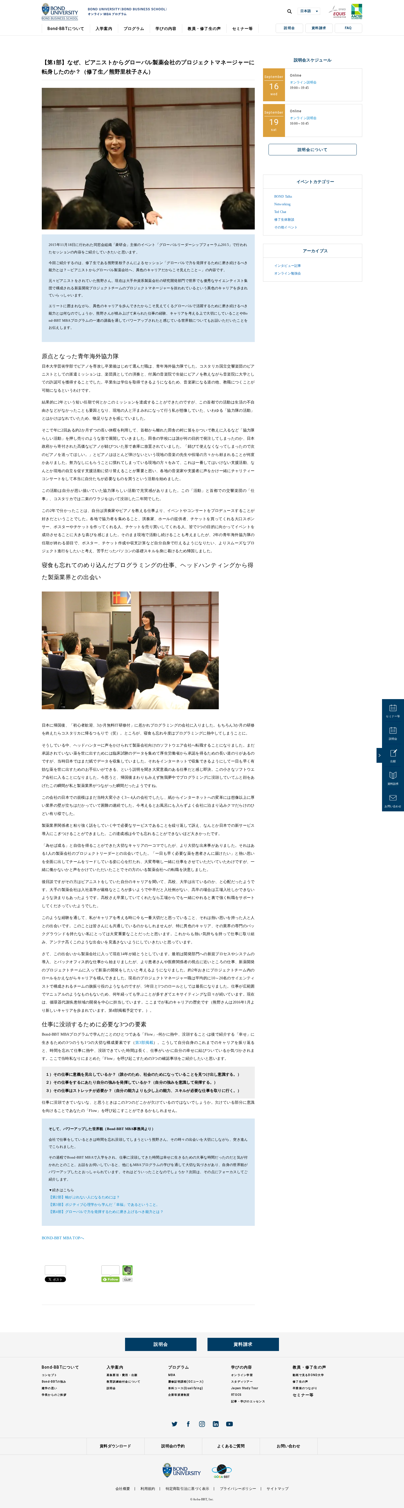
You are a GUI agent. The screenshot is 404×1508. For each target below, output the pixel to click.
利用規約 (147, 1489)
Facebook (188, 1424)
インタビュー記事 (287, 266)
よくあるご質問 (231, 1446)
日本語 (305, 11)
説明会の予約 (173, 1446)
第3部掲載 (144, 1043)
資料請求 (319, 28)
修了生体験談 (284, 220)
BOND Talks (283, 196)
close (379, 755)
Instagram (202, 1424)
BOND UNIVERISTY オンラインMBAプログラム (60, 11)
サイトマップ (277, 1489)
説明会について (313, 149)
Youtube (229, 1424)
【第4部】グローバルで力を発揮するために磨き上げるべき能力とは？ (106, 1212)
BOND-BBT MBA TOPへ (63, 1238)
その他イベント (286, 227)
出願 (393, 761)
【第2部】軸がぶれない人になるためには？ (84, 1197)
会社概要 (122, 1489)
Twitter (174, 1424)
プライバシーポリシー (238, 1489)
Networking (282, 204)
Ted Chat (280, 212)
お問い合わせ (392, 806)
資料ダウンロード (115, 1446)
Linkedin (215, 1424)
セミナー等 (393, 716)
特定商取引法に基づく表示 (187, 1489)
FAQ (348, 28)
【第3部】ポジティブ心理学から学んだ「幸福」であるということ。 (104, 1205)
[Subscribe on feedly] (110, 1273)
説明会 (289, 28)
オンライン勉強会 (287, 273)
